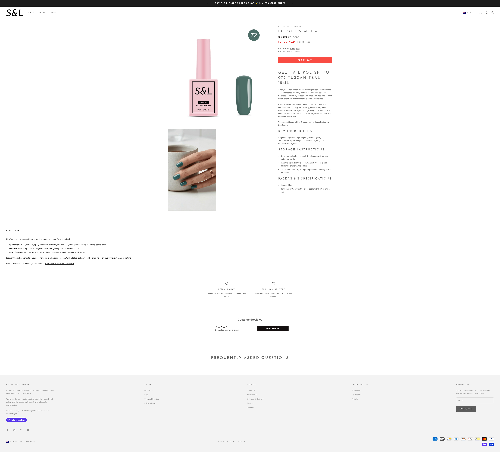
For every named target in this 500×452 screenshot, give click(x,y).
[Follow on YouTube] (28, 430)
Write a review (273, 328)
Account (250, 407)
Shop (31, 13)
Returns (250, 403)
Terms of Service (151, 399)
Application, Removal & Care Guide (59, 263)
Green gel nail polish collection (313, 122)
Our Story (148, 390)
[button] (283, 37)
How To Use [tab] (12, 230)
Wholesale (356, 390)
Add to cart (305, 60)
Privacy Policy (150, 403)
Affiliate (355, 399)
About (54, 13)
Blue (297, 48)
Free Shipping (232, 3)
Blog (146, 395)
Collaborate (356, 395)
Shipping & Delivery (255, 399)
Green (292, 48)
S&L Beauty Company (289, 27)
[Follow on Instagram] (14, 430)
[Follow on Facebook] (7, 430)
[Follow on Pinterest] (21, 430)
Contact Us (251, 390)
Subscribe (466, 409)
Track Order (252, 395)
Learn (42, 13)
